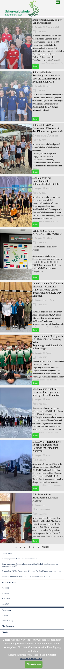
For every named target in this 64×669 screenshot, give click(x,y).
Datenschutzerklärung (31, 658)
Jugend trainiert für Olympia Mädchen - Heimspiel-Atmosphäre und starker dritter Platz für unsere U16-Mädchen (47, 289)
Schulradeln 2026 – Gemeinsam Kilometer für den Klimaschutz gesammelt (47, 128)
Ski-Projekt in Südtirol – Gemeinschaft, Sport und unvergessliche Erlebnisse (46, 392)
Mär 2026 (6, 599)
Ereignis (38, 27)
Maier (48, 455)
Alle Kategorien (8, 626)
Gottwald (54, 136)
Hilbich (49, 238)
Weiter (45, 546)
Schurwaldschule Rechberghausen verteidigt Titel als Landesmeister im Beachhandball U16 (46, 77)
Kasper (49, 86)
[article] (32, 43)
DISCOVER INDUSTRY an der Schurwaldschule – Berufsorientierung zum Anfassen (46, 446)
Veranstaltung (40, 136)
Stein (52, 300)
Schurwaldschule (53, 27)
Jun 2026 (5, 593)
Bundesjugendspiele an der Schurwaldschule (46, 21)
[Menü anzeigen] (58, 2)
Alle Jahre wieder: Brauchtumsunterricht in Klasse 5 (45, 497)
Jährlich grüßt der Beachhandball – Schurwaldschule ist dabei (46, 181)
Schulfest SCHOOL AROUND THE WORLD (47, 232)
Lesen (35, 66)
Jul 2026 (5, 588)
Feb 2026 (5, 604)
